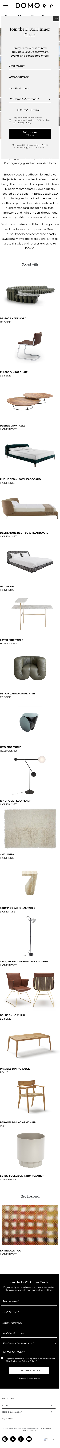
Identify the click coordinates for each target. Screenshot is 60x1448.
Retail (23, 110)
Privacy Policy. (24, 122)
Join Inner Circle (30, 134)
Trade (36, 110)
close (56, 19)
